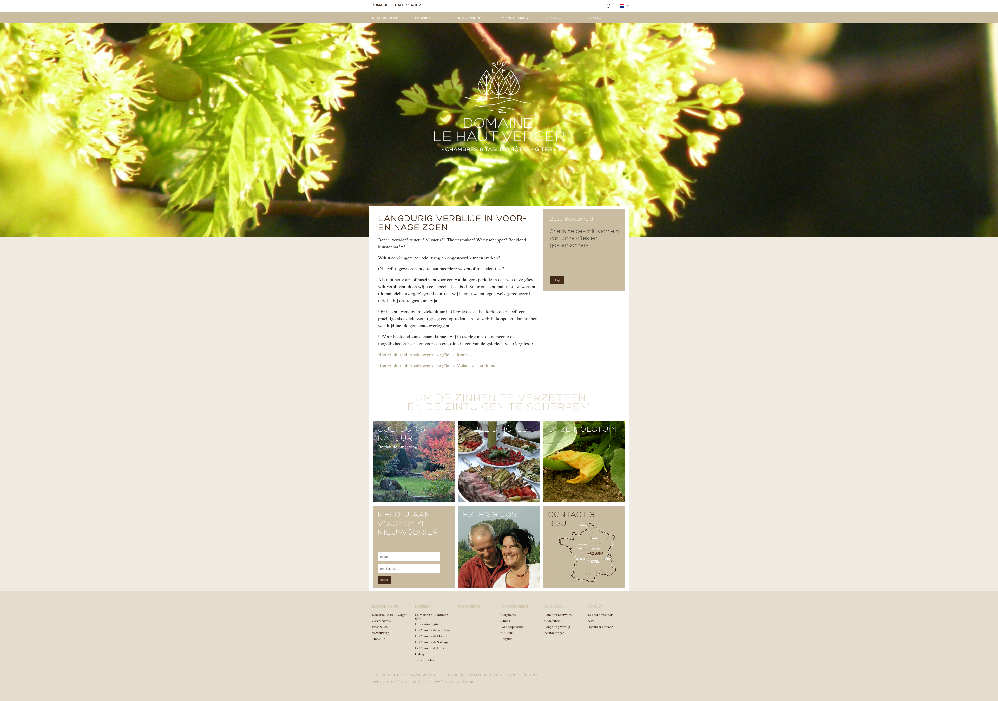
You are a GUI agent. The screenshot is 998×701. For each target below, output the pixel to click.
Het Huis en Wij (385, 17)
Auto (591, 620)
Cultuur (506, 632)
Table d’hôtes (424, 660)
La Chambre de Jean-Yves (433, 630)
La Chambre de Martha (431, 636)
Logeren (423, 17)
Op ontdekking (514, 17)
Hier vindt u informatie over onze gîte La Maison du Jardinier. (436, 365)
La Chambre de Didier (430, 648)
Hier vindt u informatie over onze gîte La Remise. (425, 354)
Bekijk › (557, 280)
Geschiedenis (381, 620)
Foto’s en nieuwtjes (558, 614)
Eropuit (506, 638)
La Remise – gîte (427, 624)
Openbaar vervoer (600, 626)
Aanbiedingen (554, 632)
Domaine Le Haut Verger (389, 614)
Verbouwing (380, 632)
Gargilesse (508, 614)
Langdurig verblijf (557, 626)
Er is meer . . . (556, 17)
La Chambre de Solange (432, 642)
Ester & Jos (380, 626)
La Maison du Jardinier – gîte (432, 616)
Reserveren (469, 17)
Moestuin (378, 638)
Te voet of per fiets (600, 614)
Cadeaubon (552, 620)
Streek (505, 620)
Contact (595, 17)
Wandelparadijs (512, 626)
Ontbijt (420, 654)
